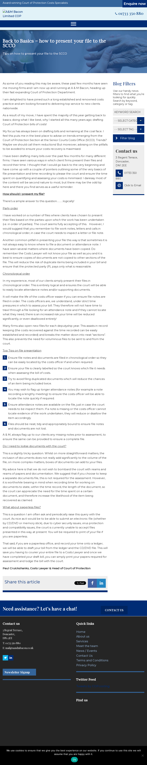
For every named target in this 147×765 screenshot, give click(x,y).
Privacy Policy (86, 665)
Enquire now (135, 4)
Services (82, 641)
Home (80, 631)
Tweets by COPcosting (93, 686)
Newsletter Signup (17, 672)
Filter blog (127, 138)
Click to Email (132, 185)
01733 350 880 (130, 13)
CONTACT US (114, 610)
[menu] (73, 23)
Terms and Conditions (92, 660)
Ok (74, 759)
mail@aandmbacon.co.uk (19, 648)
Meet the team (87, 646)
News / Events (86, 651)
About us (82, 636)
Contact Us (84, 655)
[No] (142, 755)
